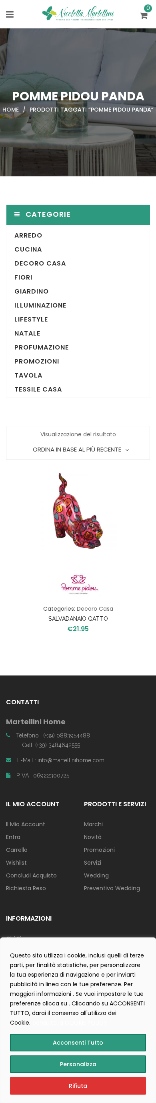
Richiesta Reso (26, 888)
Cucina (28, 249)
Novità (93, 837)
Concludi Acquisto (31, 875)
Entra (13, 837)
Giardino (31, 291)
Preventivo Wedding (112, 888)
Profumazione (41, 347)
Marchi (93, 824)
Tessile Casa (38, 389)
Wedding (96, 875)
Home (10, 110)
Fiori (23, 277)
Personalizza (78, 1064)
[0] (145, 16)
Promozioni (36, 361)
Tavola (28, 375)
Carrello (17, 850)
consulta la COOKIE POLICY (69, 1023)
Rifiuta (78, 1086)
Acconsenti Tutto (78, 1043)
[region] (78, 1020)
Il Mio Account (25, 824)
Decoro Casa (40, 263)
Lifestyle (31, 319)
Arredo (28, 235)
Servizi (92, 863)
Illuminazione (40, 305)
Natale (27, 333)
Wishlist (16, 863)
